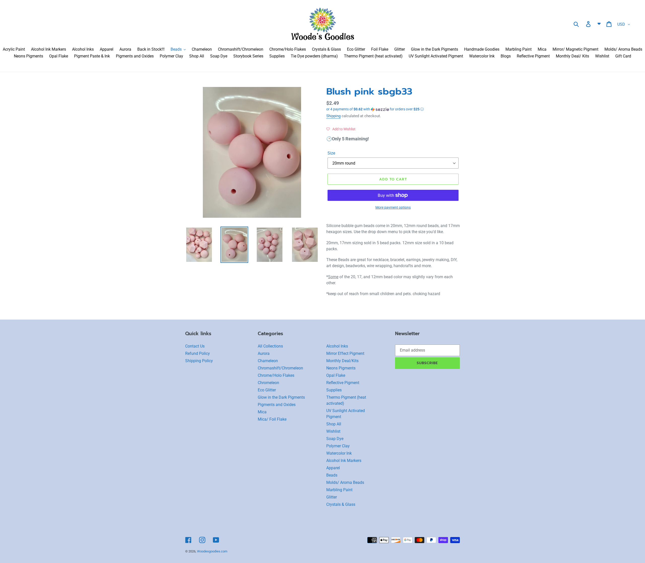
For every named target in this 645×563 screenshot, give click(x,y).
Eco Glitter (267, 390)
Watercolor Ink (339, 453)
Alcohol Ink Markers (343, 460)
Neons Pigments (341, 368)
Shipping (333, 116)
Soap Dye (334, 438)
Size (331, 153)
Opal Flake (335, 375)
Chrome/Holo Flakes (276, 375)
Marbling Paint (339, 489)
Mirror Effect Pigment (345, 353)
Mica (262, 412)
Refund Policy (197, 353)
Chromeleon (268, 382)
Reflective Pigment (342, 382)
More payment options (393, 207)
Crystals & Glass (340, 504)
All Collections (270, 346)
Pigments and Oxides (277, 404)
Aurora (264, 353)
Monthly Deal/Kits (342, 360)
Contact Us (195, 346)
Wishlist (333, 431)
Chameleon (268, 360)
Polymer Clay (338, 446)
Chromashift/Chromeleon (280, 368)
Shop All (333, 424)
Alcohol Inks (337, 346)
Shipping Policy (199, 360)
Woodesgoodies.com (212, 551)
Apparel (333, 467)
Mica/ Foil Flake (272, 419)
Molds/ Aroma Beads (345, 482)
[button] (393, 109)
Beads (331, 475)
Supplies (334, 390)
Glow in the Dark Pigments (281, 397)
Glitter (331, 497)
